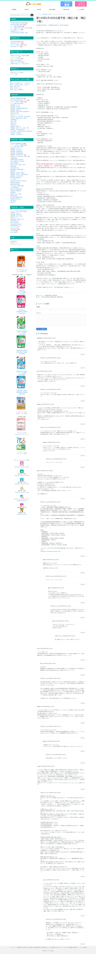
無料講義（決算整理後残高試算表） (20, 108)
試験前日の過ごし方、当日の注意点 (20, 63)
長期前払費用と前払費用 (17, 159)
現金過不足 (13, 123)
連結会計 (13, 202)
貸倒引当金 (13, 124)
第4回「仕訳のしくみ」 (16, 88)
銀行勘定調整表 (15, 163)
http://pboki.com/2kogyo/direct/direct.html (50, 551)
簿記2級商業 (52, 9)
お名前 (38, 306)
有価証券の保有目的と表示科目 (18, 180)
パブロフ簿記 (50, 950)
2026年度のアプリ (15, 46)
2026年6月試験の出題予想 (17, 24)
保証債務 (13, 192)
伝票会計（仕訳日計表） (17, 134)
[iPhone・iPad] (24, 492)
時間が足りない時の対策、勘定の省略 (20, 116)
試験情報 (14, 9)
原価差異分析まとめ (16, 225)
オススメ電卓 (14, 74)
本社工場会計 (14, 232)
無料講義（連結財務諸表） (17, 153)
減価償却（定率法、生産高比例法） (20, 174)
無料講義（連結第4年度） (17, 154)
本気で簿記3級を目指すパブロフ (19, 100)
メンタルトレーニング (16, 244)
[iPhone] (23, 467)
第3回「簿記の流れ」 (15, 86)
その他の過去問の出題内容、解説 (19, 32)
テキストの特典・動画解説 (17, 45)
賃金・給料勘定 (15, 222)
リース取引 (13, 179)
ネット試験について (16, 29)
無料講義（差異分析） (16, 214)
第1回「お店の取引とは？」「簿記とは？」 (21, 83)
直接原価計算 (14, 229)
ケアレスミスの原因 (16, 57)
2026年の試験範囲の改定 (17, 98)
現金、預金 (13, 121)
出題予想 (47, 297)
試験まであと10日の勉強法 (17, 62)
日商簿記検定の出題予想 (51, 295)
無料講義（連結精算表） (17, 151)
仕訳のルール (14, 217)
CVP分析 (13, 230)
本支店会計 (13, 200)
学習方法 (27, 9)
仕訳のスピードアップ (16, 114)
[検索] (32, 15)
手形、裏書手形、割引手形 (17, 161)
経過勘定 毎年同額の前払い (18, 129)
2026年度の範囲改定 (16, 41)
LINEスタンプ (14, 242)
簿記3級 (39, 9)
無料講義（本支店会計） (17, 149)
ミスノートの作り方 (16, 58)
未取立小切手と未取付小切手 (18, 164)
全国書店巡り (14, 241)
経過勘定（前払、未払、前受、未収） (20, 128)
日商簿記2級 (53, 297)
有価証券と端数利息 (16, 190)
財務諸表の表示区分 (16, 199)
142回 (42, 297)
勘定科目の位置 (15, 113)
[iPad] (27, 467)
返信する (83, 354)
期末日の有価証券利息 (16, 189)
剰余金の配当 (14, 195)
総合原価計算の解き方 (16, 224)
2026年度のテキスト (16, 43)
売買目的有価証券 (15, 182)
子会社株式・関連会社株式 (17, 185)
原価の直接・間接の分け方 (17, 219)
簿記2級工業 (66, 9)
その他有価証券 (15, 187)
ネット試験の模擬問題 (16, 26)
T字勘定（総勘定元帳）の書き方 (19, 118)
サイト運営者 (83, 947)
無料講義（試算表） (16, 106)
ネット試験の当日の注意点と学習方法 (20, 27)
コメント (38, 312)
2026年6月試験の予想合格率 (18, 23)
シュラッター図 (15, 227)
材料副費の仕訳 (15, 220)
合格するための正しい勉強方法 (18, 55)
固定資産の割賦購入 (16, 177)
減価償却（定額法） (16, 126)
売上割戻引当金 (15, 167)
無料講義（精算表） (16, 110)
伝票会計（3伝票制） (16, 132)
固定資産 (13, 171)
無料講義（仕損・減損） (17, 216)
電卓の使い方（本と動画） (17, 72)
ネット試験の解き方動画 (17, 103)
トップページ (12, 947)
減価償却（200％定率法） (17, 176)
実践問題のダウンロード (17, 31)
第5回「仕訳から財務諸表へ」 (17, 89)
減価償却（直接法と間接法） (18, 172)
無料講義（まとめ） (16, 105)
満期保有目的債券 (15, 184)
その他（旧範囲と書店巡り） (71, 947)
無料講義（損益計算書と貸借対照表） (20, 111)
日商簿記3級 (60, 297)
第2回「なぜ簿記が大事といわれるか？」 (20, 84)
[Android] (17, 467)
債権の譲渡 (13, 166)
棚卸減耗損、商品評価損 (17, 169)
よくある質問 (81, 9)
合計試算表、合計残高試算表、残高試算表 (21, 131)
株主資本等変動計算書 (16, 197)
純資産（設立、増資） (16, 194)
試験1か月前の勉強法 (16, 60)
